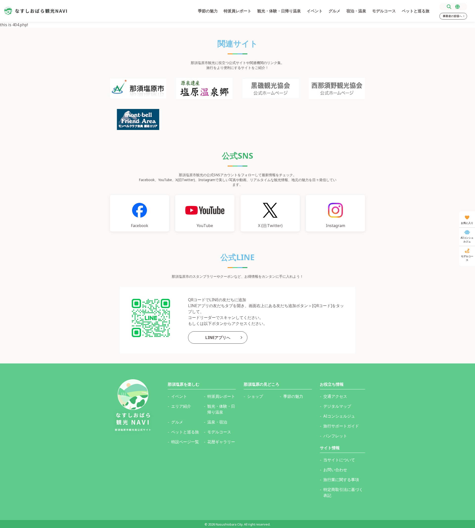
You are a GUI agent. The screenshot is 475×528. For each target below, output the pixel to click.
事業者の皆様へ (452, 16)
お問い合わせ (335, 469)
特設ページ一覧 (185, 441)
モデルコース (384, 11)
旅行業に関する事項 (341, 479)
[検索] (449, 6)
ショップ (255, 396)
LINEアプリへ (217, 337)
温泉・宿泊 (217, 422)
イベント (315, 11)
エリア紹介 (181, 406)
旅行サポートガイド (341, 426)
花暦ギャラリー (221, 441)
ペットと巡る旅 (415, 11)
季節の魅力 (208, 11)
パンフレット (335, 436)
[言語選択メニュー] (457, 6)
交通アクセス (335, 396)
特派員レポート (237, 11)
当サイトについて (339, 460)
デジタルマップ (337, 406)
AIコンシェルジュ (339, 416)
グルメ (334, 11)
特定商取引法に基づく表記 (343, 492)
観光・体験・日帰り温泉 (279, 11)
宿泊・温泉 (356, 11)
